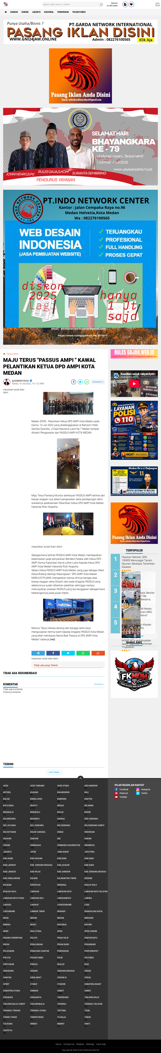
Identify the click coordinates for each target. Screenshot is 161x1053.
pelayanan (8, 951)
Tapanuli (61, 1004)
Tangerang (63, 997)
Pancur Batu (90, 937)
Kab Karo (89, 858)
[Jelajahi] (157, 4)
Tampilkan (98, 684)
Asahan (34, 792)
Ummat (33, 1023)
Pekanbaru (90, 944)
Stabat (33, 984)
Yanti (87, 1023)
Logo (86, 904)
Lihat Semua (54, 772)
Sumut (60, 990)
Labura (88, 898)
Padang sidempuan (12, 937)
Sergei (87, 971)
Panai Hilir (62, 937)
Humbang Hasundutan (68, 845)
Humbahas (35, 845)
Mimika (6, 924)
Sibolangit (36, 977)
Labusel (7, 904)
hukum (87, 838)
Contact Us (69, 1044)
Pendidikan (63, 12)
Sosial (87, 977)
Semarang (8, 971)
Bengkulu (35, 812)
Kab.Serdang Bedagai (95, 871)
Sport (6, 984)
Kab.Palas (35, 871)
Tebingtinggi (37, 1017)
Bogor (87, 812)
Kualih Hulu (90, 885)
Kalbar (34, 878)
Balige (6, 799)
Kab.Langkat (9, 871)
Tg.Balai (61, 1017)
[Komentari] (98, 653)
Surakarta (35, 997)
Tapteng (61, 1010)
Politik (7, 957)
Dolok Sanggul (38, 832)
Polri (60, 957)
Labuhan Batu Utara (13, 898)
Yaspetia (7, 1030)
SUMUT (87, 990)
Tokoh (87, 1017)
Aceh (5, 785)
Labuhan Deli (37, 898)
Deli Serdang (37, 825)
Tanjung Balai (91, 997)
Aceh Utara (63, 785)
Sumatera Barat (92, 984)
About (58, 1044)
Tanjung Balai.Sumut (14, 1004)
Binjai (60, 812)
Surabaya (8, 997)
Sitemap (90, 1044)
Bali (86, 792)
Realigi (60, 964)
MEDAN (60, 918)
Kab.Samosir (63, 871)
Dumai (60, 832)
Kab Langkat (9, 865)
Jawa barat (63, 851)
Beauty (34, 805)
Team (87, 1010)
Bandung (61, 799)
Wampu (60, 1023)
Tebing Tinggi (10, 1017)
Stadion (61, 984)
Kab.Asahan (63, 865)
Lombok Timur (37, 911)
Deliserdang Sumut (94, 825)
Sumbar (34, 990)
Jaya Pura (89, 851)
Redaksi (80, 1044)
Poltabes (89, 957)
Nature (88, 924)
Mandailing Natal (93, 911)
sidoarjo (62, 977)
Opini (59, 931)
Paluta (33, 937)
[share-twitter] (80, 381)
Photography (91, 951)
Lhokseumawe (64, 904)
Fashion (7, 838)
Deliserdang (63, 825)
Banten (88, 799)
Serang (34, 971)
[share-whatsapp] (86, 381)
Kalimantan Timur (66, 878)
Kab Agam (8, 858)
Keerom (88, 878)
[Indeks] (125, 4)
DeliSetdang (9, 832)
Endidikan (89, 832)
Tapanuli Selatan (93, 1004)
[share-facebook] (73, 381)
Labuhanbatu (64, 898)
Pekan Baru (63, 944)
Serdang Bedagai (66, 971)
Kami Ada (101, 1044)
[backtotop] (80, 779)
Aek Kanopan (90, 785)
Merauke (88, 918)
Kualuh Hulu (9, 891)
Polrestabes (79, 12)
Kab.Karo (89, 865)
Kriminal (62, 885)
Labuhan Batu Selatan (96, 891)
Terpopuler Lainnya (134, 636)
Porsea (34, 964)
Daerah (14, 12)
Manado (61, 911)
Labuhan (34, 891)
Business (35, 818)
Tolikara (7, 1023)
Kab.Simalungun (11, 878)
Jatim (33, 851)
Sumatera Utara (11, 990)
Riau (86, 964)
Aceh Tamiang (37, 785)
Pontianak (8, 964)
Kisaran (7, 885)
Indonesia (89, 845)
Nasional (49, 12)
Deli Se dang (9, 825)
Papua (6, 944)
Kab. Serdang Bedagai (41, 865)
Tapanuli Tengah (11, 1010)
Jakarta (36, 12)
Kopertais (35, 885)
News (5, 931)
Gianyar (34, 838)
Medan (33, 918)
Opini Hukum (90, 931)
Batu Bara (8, 805)
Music (33, 924)
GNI (59, 838)
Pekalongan (36, 944)
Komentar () (97, 382)
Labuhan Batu (64, 891)
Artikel (7, 792)
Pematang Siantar (39, 951)
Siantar (7, 977)
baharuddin (63, 792)
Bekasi (60, 805)
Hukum (25, 12)
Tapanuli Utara (38, 1010)
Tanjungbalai (37, 1004)
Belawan (88, 805)
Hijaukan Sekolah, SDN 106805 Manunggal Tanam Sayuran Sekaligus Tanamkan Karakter (138, 562)
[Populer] (131, 4)
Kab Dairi (62, 858)
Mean (6, 918)
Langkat (34, 904)
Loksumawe (9, 911)
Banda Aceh (36, 799)
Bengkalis (8, 812)
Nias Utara (35, 931)
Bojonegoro (9, 818)
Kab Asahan (36, 858)
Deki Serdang (91, 818)
